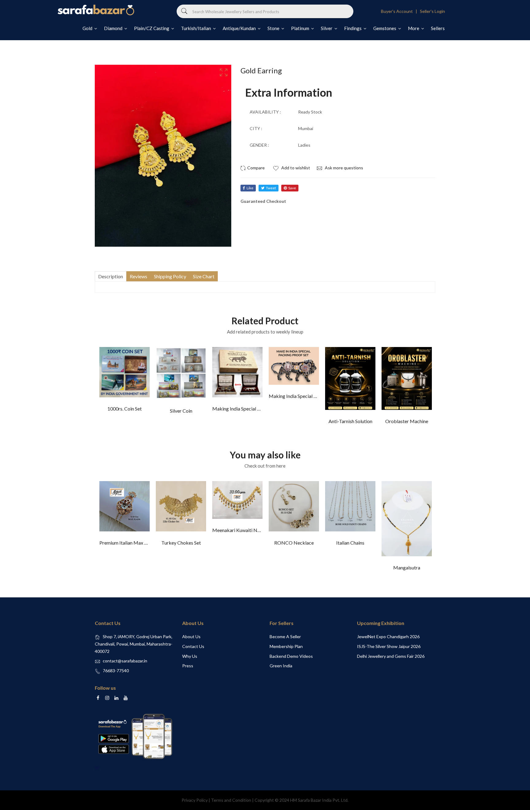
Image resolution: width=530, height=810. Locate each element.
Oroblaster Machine (406, 421)
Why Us (189, 656)
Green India (281, 665)
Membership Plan (286, 646)
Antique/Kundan (240, 28)
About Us (191, 636)
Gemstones (385, 28)
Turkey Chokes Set (181, 543)
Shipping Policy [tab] (170, 276)
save (292, 188)
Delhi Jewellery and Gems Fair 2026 (390, 656)
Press (187, 665)
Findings (353, 28)
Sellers (438, 28)
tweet (271, 188)
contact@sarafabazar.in (125, 660)
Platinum (300, 28)
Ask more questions (343, 167)
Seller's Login (432, 11)
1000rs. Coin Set (124, 408)
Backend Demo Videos (291, 656)
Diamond (113, 28)
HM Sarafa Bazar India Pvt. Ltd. (319, 800)
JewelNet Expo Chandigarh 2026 (388, 636)
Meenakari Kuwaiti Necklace (243, 530)
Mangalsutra (406, 567)
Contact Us (193, 646)
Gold (88, 28)
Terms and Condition (231, 800)
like (250, 188)
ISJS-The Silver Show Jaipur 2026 (389, 646)
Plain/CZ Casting (152, 28)
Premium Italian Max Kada (127, 543)
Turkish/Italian (196, 28)
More (414, 28)
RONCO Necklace (294, 543)
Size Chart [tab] (203, 276)
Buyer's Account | (400, 11)
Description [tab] (110, 276)
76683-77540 (116, 670)
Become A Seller (285, 636)
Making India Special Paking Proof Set (252, 408)
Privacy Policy (195, 800)
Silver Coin (181, 411)
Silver (327, 28)
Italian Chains (350, 543)
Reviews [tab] (138, 276)
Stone (273, 28)
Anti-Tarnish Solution (350, 421)
